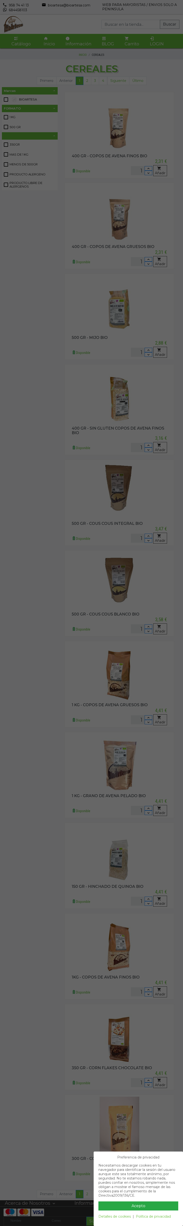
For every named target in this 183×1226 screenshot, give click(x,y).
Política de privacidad (153, 1216)
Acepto (138, 1206)
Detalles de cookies (114, 1216)
